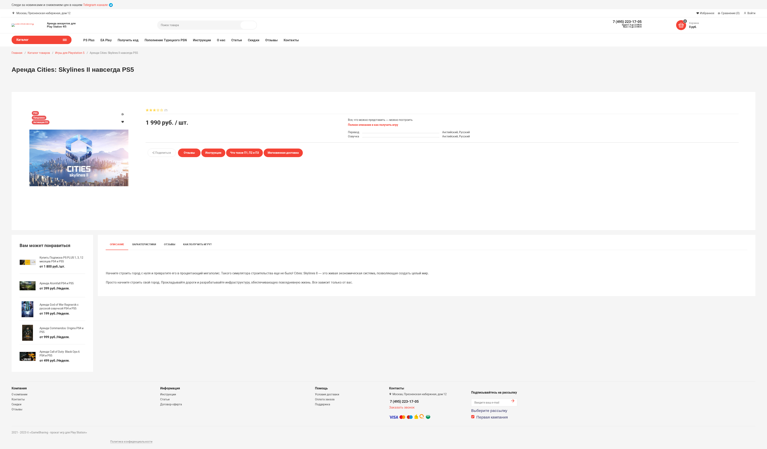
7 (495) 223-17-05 (404, 401)
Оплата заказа (325, 399)
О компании (19, 394)
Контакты (291, 40)
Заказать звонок (402, 407)
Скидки (253, 40)
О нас (221, 40)
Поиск (250, 25)
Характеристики (144, 244)
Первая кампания (492, 417)
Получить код (128, 40)
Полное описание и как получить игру (373, 124)
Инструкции (202, 40)
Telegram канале (95, 5)
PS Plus (88, 40)
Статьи (236, 40)
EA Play (106, 40)
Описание (117, 244)
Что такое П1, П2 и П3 (244, 152)
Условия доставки (327, 394)
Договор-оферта (171, 404)
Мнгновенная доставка (283, 152)
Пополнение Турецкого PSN (166, 40)
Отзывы (271, 40)
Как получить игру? (197, 244)
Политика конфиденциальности (131, 441)
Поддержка (322, 404)
